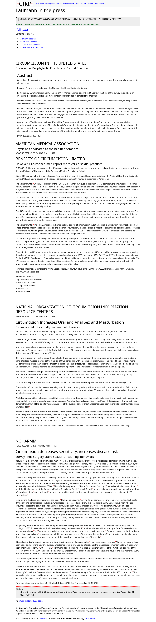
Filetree (43, 618)
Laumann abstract (28, 38)
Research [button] (80, 3)
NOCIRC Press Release (30, 44)
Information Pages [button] (44, 3)
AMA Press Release (28, 41)
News (90, 3)
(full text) (22, 29)
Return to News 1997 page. (30, 601)
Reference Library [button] (64, 3)
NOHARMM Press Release (31, 47)
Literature (99, 3)
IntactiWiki (90, 618)
